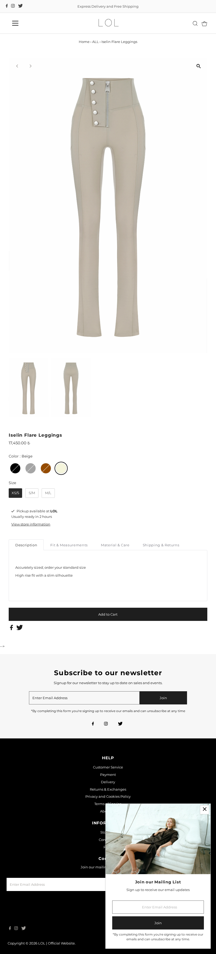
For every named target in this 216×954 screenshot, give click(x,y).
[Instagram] (13, 6)
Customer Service (108, 767)
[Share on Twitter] (19, 629)
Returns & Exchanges (108, 789)
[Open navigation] (32, 23)
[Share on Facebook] (12, 629)
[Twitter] (20, 6)
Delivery (108, 782)
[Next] (30, 66)
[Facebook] (6, 6)
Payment (108, 774)
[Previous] (17, 66)
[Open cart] (204, 23)
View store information (30, 524)
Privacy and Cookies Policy (108, 796)
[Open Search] (195, 23)
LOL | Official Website (56, 943)
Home (84, 42)
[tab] (26, 544)
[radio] (15, 468)
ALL (95, 42)
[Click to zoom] (199, 66)
